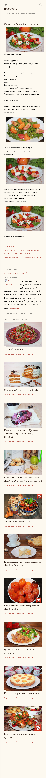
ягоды (6, 260)
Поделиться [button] (9, 246)
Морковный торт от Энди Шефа (21, 389)
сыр (27, 257)
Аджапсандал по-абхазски (17, 521)
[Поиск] (40, 4)
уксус (32, 257)
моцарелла (8, 253)
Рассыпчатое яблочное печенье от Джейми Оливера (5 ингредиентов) (23, 479)
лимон (24, 250)
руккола (22, 257)
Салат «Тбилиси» (13, 349)
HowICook (10, 9)
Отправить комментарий (15, 273)
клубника (17, 250)
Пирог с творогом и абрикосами (21, 693)
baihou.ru (14, 307)
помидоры (27, 253)
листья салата (33, 250)
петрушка (18, 253)
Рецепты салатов (11, 257)
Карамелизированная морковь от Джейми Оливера (21, 607)
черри (38, 257)
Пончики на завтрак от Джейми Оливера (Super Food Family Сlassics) (21, 434)
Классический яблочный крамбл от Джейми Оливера (22, 563)
